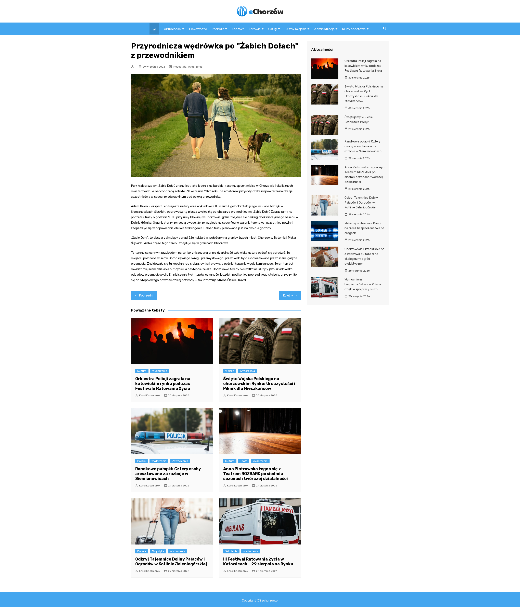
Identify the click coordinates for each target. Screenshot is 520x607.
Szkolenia (231, 551)
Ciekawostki (198, 29)
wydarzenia (195, 66)
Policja (141, 461)
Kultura (141, 370)
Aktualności (172, 29)
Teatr (243, 461)
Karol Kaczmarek (149, 395)
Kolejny (288, 295)
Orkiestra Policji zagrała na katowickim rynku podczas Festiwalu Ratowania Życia (162, 383)
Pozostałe (179, 66)
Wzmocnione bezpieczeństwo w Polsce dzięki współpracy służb (362, 284)
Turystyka (158, 551)
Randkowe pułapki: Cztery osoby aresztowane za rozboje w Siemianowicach (168, 473)
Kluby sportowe (354, 29)
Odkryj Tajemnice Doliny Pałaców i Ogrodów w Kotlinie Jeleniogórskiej (171, 561)
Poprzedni (146, 295)
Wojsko (229, 370)
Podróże (218, 29)
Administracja (324, 29)
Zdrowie (255, 29)
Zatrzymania (180, 461)
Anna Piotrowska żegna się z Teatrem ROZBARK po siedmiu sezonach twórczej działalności (255, 473)
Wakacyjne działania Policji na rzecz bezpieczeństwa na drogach (364, 228)
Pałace (141, 551)
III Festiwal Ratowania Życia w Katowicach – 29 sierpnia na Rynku (258, 561)
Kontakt (238, 29)
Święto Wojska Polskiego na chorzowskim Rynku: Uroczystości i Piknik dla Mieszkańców (259, 383)
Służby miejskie (296, 29)
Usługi (272, 29)
